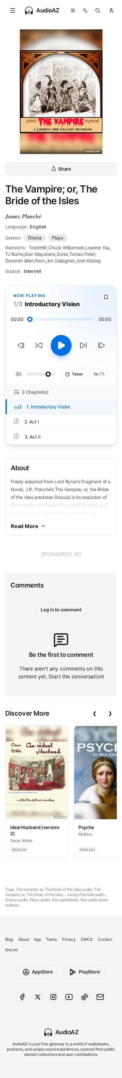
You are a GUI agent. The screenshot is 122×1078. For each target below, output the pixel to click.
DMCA (87, 939)
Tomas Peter (82, 254)
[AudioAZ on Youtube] (69, 997)
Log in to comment (61, 609)
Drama (35, 237)
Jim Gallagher (60, 260)
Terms (51, 939)
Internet (32, 271)
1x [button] (96, 374)
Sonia (62, 254)
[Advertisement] (61, 554)
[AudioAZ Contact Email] (100, 997)
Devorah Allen (19, 260)
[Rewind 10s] (39, 345)
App (37, 939)
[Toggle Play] (61, 345)
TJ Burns (14, 254)
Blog (9, 939)
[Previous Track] (20, 345)
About (23, 939)
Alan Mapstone (39, 254)
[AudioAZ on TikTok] (84, 997)
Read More (24, 526)
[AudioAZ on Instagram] (53, 997)
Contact (105, 939)
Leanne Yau (98, 247)
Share (64, 169)
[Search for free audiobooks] (97, 10)
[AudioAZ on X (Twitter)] (38, 997)
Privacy (69, 939)
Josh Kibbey (88, 260)
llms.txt (11, 949)
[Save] (106, 297)
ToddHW (38, 247)
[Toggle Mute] (18, 374)
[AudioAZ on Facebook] (22, 997)
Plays (57, 237)
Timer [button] (77, 374)
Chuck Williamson (66, 247)
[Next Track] (101, 345)
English (38, 226)
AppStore (42, 971)
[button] (12, 10)
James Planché (23, 216)
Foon (40, 260)
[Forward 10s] (83, 345)
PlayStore (89, 971)
